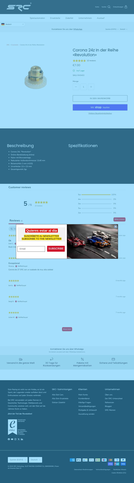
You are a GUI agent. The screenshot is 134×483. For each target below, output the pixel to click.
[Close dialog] (115, 226)
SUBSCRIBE (55, 248)
